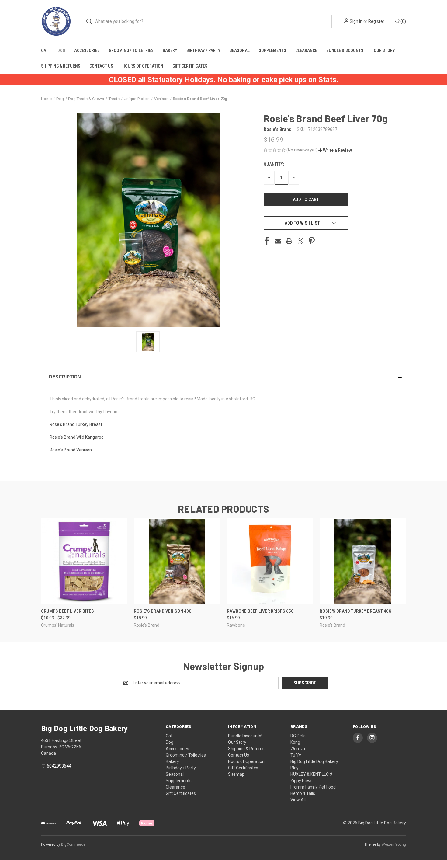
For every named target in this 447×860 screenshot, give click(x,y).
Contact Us (101, 66)
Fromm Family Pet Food (313, 787)
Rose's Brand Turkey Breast (76, 424)
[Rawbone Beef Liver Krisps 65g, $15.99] (270, 561)
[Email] (278, 241)
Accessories (87, 50)
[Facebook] (267, 241)
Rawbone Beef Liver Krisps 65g (260, 611)
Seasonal (240, 50)
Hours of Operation (142, 66)
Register (376, 21)
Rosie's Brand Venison (71, 449)
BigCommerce (73, 844)
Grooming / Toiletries (131, 50)
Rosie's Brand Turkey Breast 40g (355, 611)
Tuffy (295, 755)
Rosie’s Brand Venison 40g (163, 611)
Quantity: (274, 164)
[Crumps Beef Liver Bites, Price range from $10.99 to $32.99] (84, 561)
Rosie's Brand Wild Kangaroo (77, 437)
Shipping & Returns (60, 66)
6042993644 (59, 766)
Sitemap (236, 774)
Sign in (356, 21)
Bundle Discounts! (345, 50)
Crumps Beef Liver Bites (67, 611)
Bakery (170, 50)
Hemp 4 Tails (302, 793)
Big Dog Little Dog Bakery (314, 761)
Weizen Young (394, 844)
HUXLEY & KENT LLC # (311, 774)
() (403, 21)
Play (294, 767)
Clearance (306, 50)
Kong (295, 742)
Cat (44, 50)
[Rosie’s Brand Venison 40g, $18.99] (177, 561)
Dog (61, 50)
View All (298, 799)
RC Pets (298, 735)
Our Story (384, 50)
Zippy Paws (301, 780)
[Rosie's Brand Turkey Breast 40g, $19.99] (363, 561)
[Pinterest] (312, 241)
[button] (335, 150)
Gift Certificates (189, 66)
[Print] (289, 241)
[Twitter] (300, 241)
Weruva (297, 748)
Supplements (272, 50)
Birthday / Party (203, 50)
